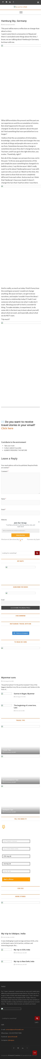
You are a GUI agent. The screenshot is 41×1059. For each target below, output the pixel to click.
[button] (20, 523)
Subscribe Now (20, 535)
